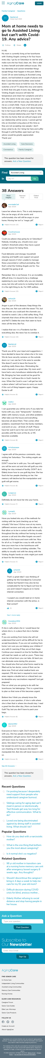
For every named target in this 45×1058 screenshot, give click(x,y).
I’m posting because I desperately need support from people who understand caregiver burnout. (23, 794)
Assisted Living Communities (12, 987)
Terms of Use (31, 1053)
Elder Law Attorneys (9, 1009)
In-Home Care (6, 980)
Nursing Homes (7, 994)
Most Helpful (8, 196)
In (3, 178)
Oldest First (36, 196)
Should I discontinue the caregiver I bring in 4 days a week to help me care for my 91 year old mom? (24, 881)
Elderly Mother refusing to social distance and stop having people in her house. (24, 901)
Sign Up (22, 956)
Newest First (22, 196)
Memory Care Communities (11, 990)
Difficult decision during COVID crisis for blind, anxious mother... (23, 891)
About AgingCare (8, 1030)
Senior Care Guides (8, 1006)
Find (4, 172)
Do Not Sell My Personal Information (25, 1054)
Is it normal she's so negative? (22, 853)
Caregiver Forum (7, 1002)
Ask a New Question (22, 161)
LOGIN (39, 3)
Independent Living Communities (13, 983)
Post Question (22, 927)
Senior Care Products (9, 1013)
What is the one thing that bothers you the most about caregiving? (24, 847)
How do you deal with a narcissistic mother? (24, 838)
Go (34, 178)
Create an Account (8, 1026)
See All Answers (8, 766)
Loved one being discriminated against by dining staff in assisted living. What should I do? (23, 823)
